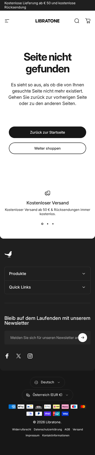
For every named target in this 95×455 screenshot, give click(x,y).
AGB (67, 429)
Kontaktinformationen (55, 435)
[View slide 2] (47, 224)
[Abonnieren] (82, 337)
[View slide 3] (52, 224)
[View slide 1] (42, 224)
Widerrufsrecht (21, 429)
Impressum (33, 435)
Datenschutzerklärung (48, 429)
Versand (78, 429)
